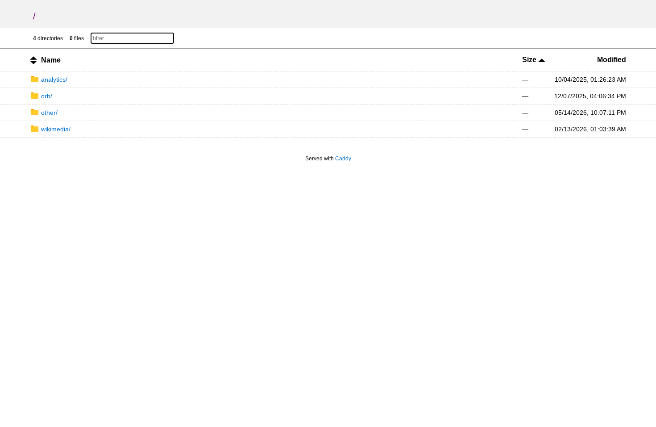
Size (530, 59)
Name (51, 60)
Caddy (343, 158)
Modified (611, 59)
